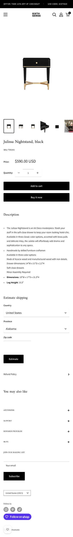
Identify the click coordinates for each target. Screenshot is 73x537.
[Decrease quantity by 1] (19, 173)
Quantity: (8, 172)
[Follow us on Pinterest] (12, 509)
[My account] (61, 15)
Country (7, 305)
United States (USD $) (14, 493)
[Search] (54, 15)
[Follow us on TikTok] (19, 509)
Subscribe (14, 476)
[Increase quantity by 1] (37, 173)
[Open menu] (5, 14)
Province (8, 321)
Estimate (13, 359)
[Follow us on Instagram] (6, 509)
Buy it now (36, 197)
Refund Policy (10, 374)
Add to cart (36, 186)
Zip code (8, 337)
